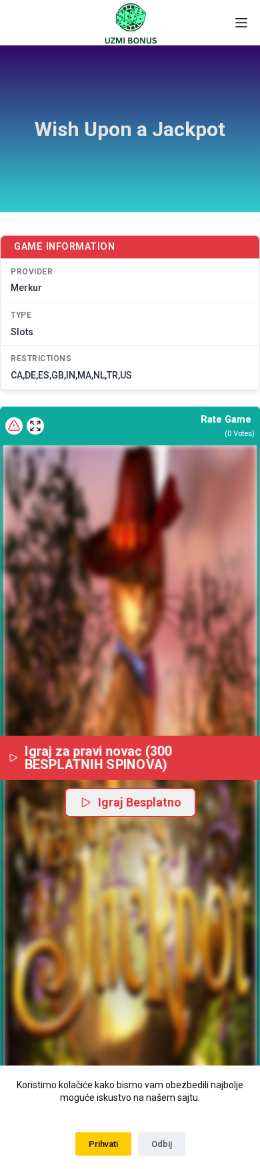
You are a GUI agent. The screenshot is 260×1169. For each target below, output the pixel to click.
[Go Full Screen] (35, 426)
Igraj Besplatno (139, 802)
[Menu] (241, 23)
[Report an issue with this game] (14, 426)
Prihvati (103, 1144)
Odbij (161, 1144)
